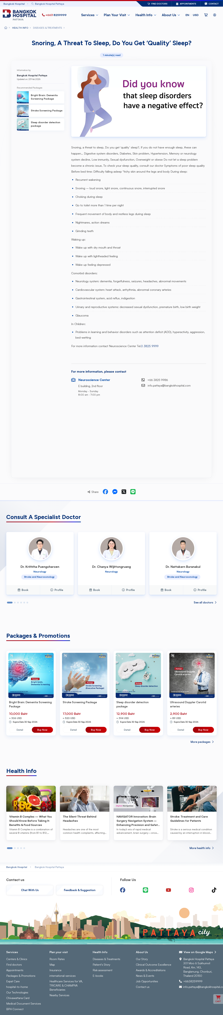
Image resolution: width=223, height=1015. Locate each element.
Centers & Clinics (16, 959)
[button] (192, 15)
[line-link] (145, 890)
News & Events (145, 975)
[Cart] (205, 15)
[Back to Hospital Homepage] (5, 27)
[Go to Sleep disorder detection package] (138, 675)
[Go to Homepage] (20, 15)
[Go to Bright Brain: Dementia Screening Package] (31, 675)
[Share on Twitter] (124, 492)
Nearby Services (59, 995)
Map (52, 964)
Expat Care (13, 981)
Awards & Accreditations (151, 970)
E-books (98, 975)
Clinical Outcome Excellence (153, 964)
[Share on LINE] (133, 492)
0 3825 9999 (150, 346)
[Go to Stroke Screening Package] (84, 675)
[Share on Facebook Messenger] (114, 492)
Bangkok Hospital (16, 867)
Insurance (55, 970)
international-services (62, 975)
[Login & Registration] (214, 15)
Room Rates (57, 959)
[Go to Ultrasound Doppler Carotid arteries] (192, 675)
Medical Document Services (23, 1003)
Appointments (14, 970)
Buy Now (42, 729)
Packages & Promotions (20, 975)
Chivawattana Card (17, 998)
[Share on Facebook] (105, 492)
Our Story (142, 959)
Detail (20, 729)
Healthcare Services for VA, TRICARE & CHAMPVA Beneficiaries (66, 985)
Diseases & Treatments (106, 959)
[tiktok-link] (214, 890)
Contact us (142, 987)
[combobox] (74, 3)
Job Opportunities (147, 981)
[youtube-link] (168, 890)
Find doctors (14, 964)
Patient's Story (101, 964)
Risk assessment (102, 970)
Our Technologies (17, 992)
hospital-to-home (17, 987)
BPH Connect (15, 1009)
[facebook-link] (122, 890)
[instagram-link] (191, 890)
